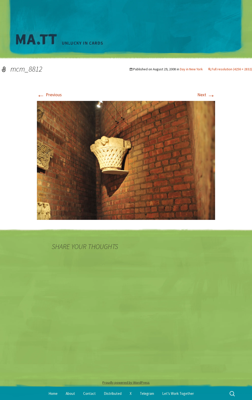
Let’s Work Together (178, 393)
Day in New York (191, 69)
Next (206, 94)
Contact (89, 393)
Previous (49, 94)
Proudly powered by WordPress (126, 382)
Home (53, 393)
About (70, 393)
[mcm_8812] (126, 160)
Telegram (147, 393)
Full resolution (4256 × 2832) (232, 69)
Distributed (113, 393)
